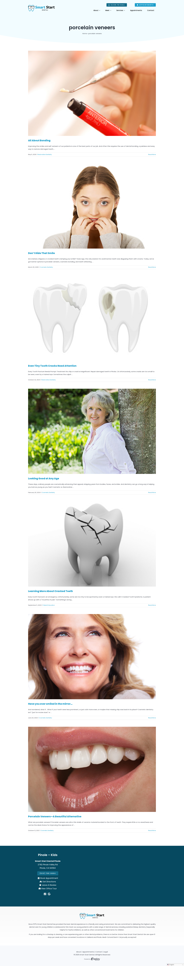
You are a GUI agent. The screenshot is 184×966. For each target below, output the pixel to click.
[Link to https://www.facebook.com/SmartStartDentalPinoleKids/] (45, 894)
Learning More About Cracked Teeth (50, 591)
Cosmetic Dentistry (46, 267)
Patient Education (49, 605)
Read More (152, 154)
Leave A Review (49, 885)
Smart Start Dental (86, 955)
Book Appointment (49, 878)
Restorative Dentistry (45, 154)
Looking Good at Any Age (43, 478)
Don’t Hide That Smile (41, 253)
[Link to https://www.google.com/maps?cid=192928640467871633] (49, 894)
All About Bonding (39, 140)
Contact (98, 952)
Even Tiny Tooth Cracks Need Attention (52, 366)
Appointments (88, 952)
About (78, 952)
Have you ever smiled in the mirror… (50, 704)
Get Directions (49, 881)
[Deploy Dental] (95, 959)
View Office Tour (49, 888)
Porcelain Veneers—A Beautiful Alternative (54, 816)
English (171, 964)
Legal (106, 952)
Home (84, 33)
